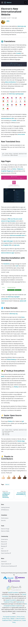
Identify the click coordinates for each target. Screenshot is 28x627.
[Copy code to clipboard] (25, 153)
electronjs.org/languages (16, 94)
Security (3, 520)
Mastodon (4, 551)
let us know (21, 134)
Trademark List (20, 602)
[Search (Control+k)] (25, 2)
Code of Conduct (20, 618)
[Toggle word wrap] (22, 153)
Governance (4, 539)
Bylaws (13, 618)
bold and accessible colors (17, 235)
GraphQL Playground (7, 171)
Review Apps (21, 441)
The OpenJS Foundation (9, 616)
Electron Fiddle (5, 531)
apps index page (8, 241)
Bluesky (3, 546)
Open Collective (5, 564)
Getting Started (5, 507)
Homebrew (6, 264)
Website (7, 484)
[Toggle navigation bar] (2, 2)
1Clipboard (20, 169)
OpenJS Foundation (13, 592)
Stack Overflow (5, 553)
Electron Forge (5, 529)
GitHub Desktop (11, 359)
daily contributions (10, 82)
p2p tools (16, 245)
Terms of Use (20, 616)
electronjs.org (22, 26)
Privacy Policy (6, 618)
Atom (22, 317)
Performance (4, 518)
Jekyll (2, 376)
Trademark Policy (8, 602)
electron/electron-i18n (7, 118)
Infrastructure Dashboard (8, 566)
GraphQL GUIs (7, 245)
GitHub (3, 561)
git (23, 421)
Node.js (16, 387)
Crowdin (18, 53)
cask (17, 266)
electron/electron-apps (7, 253)
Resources (4, 541)
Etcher (14, 169)
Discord (3, 544)
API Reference (5, 510)
